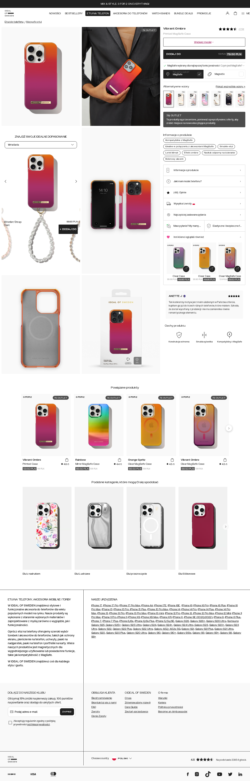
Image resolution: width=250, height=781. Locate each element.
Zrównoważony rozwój (138, 702)
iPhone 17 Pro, (111, 605)
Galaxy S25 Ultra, (132, 625)
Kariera (162, 702)
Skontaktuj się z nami (103, 702)
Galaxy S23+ (216, 625)
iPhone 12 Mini (223, 613)
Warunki (162, 698)
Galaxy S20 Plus (116, 632)
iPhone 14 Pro (188, 609)
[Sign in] (227, 13)
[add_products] (186, 269)
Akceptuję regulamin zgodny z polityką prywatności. (34, 722)
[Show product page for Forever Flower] (240, 99)
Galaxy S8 (226, 632)
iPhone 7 (96, 621)
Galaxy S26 (182, 621)
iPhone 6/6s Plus (144, 621)
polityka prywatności (38, 724)
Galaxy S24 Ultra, (184, 625)
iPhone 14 (174, 609)
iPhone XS (134, 617)
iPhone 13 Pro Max (136, 613)
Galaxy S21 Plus (204, 629)
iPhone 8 (219, 617)
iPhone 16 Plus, (218, 605)
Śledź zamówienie (101, 698)
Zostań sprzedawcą (136, 711)
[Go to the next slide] (76, 181)
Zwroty (95, 711)
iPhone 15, (107, 609)
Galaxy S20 (98, 632)
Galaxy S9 (198, 632)
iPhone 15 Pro (121, 609)
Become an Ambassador (173, 711)
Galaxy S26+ (197, 621)
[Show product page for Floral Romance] (192, 99)
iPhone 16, (187, 605)
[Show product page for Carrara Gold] (216, 99)
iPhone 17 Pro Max (130, 605)
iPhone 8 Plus (233, 617)
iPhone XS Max (149, 617)
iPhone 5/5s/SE (165, 621)
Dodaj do (68, 229)
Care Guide (131, 707)
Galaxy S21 (187, 629)
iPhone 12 (186, 613)
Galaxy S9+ (212, 632)
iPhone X (178, 617)
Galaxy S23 (201, 625)
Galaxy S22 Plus (122, 629)
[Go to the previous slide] (5, 181)
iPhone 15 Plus (137, 609)
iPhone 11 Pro (109, 617)
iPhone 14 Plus (206, 609)
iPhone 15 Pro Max (157, 609)
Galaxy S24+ (164, 625)
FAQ (93, 707)
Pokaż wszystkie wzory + (230, 86)
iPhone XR (165, 617)
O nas (128, 698)
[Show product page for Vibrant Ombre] (168, 99)
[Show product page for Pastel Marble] (204, 99)
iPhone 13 (102, 613)
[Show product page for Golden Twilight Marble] (228, 99)
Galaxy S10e (184, 632)
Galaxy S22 (105, 629)
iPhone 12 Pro (172, 613)
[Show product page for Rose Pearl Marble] (180, 99)
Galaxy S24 (149, 625)
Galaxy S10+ (169, 632)
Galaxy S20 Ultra (137, 632)
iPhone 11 (122, 617)
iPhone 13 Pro (117, 613)
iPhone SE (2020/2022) (198, 617)
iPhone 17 (96, 605)
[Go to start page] (9, 13)
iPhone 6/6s (126, 621)
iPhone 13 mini (156, 613)
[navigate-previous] (229, 428)
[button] (217, 759)
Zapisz (66, 712)
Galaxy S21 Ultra (223, 629)
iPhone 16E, (174, 605)
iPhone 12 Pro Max (203, 613)
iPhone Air (147, 605)
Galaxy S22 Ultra (143, 629)
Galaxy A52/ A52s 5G (167, 629)
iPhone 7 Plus (110, 621)
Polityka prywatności (170, 707)
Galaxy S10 (154, 632)
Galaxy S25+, (113, 625)
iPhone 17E (160, 605)
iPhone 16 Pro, (201, 605)
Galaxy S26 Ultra (216, 621)
